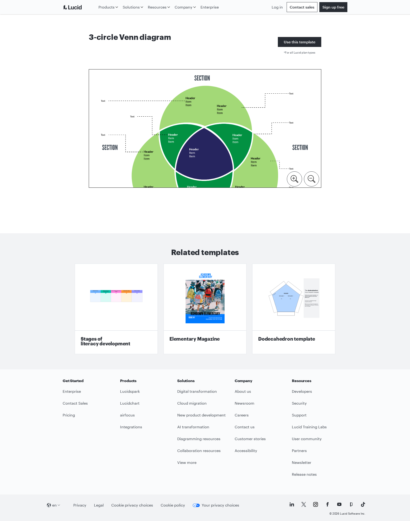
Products (106, 7)
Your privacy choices (220, 505)
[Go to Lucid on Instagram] (315, 504)
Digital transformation (197, 391)
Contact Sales (75, 403)
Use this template (299, 42)
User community (307, 438)
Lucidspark (130, 391)
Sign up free (333, 7)
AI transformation (193, 427)
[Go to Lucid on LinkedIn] (291, 504)
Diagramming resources (198, 438)
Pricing (69, 415)
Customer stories (250, 438)
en (54, 505)
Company (183, 7)
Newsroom (244, 403)
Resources (157, 7)
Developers (302, 391)
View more (186, 462)
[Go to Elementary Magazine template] (205, 309)
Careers (242, 415)
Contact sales (302, 7)
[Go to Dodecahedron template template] (293, 309)
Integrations (131, 427)
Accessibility (246, 450)
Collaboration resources (199, 450)
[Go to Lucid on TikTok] (363, 504)
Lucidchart (130, 403)
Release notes (304, 474)
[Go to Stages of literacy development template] (116, 309)
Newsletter (301, 462)
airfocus (127, 415)
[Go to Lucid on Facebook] (327, 504)
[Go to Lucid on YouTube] (339, 504)
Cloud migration (192, 403)
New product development (201, 415)
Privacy (79, 505)
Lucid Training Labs (309, 427)
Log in (277, 7)
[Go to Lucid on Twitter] (303, 504)
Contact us (245, 427)
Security (299, 403)
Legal (99, 505)
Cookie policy (173, 505)
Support (299, 415)
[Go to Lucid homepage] (80, 7)
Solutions (131, 7)
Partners (299, 450)
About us (243, 391)
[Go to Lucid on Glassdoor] (351, 504)
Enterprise (209, 7)
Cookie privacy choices (132, 505)
